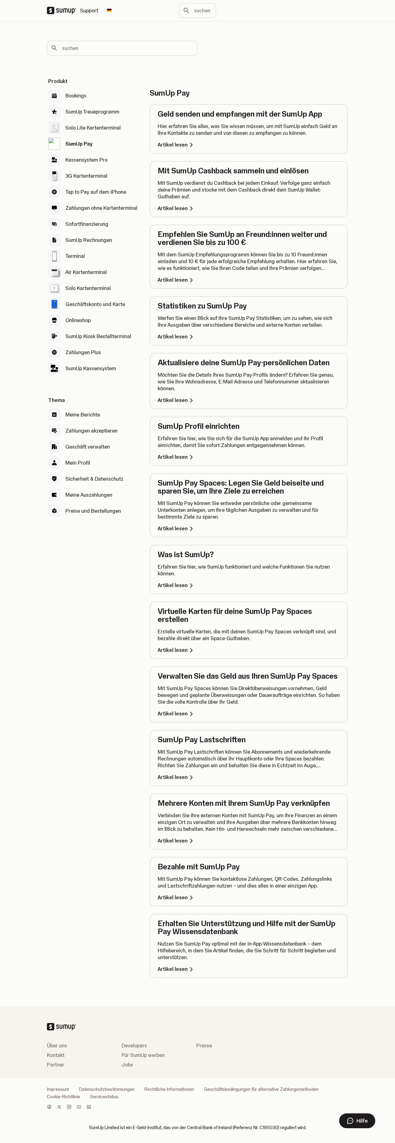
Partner (55, 1065)
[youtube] (79, 1107)
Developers (134, 1045)
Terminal (75, 256)
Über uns (57, 1045)
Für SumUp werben (143, 1055)
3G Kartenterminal (86, 176)
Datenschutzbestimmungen (107, 1089)
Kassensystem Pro (86, 160)
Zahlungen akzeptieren (91, 431)
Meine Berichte (82, 415)
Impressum (58, 1089)
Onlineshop (78, 320)
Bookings (75, 96)
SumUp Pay (79, 144)
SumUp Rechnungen (88, 240)
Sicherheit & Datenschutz (94, 479)
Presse (204, 1045)
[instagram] (69, 1107)
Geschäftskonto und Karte (95, 304)
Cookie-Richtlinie (63, 1097)
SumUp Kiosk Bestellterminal (98, 336)
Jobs (127, 1065)
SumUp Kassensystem (90, 368)
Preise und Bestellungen (93, 511)
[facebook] (49, 1107)
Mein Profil (77, 463)
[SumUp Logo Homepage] (63, 10)
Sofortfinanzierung (86, 224)
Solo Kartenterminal (88, 288)
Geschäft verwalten (87, 447)
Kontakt (55, 1055)
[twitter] (59, 1107)
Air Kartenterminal (86, 272)
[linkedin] (88, 1107)
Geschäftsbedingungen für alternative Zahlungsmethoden (261, 1089)
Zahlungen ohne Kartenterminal (101, 208)
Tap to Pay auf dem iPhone (95, 192)
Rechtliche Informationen (169, 1089)
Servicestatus (104, 1097)
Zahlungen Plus (83, 352)
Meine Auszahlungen (88, 495)
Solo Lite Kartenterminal (93, 128)
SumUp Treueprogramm (92, 112)
